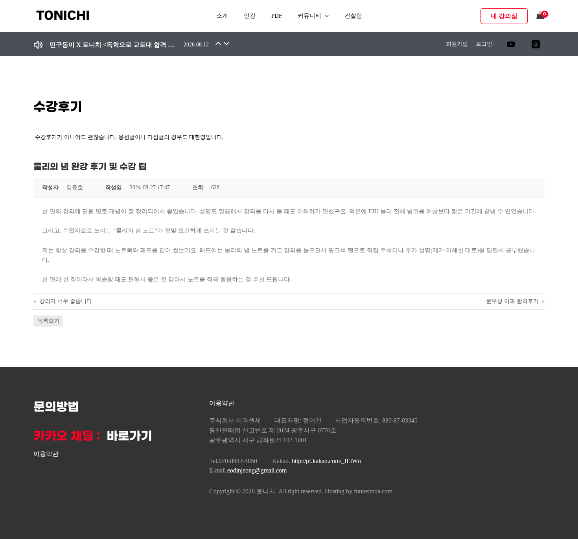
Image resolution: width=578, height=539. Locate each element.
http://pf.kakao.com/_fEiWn (326, 461)
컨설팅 (353, 16)
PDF (276, 16)
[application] (325, 16)
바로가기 (129, 436)
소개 (222, 16)
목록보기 (48, 321)
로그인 (484, 44)
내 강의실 (504, 16)
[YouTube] (511, 44)
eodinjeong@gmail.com (257, 470)
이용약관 (46, 453)
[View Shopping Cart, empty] (540, 15)
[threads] (536, 44)
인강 (250, 16)
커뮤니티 (309, 16)
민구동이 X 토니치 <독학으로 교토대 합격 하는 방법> (112, 44)
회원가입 (457, 44)
